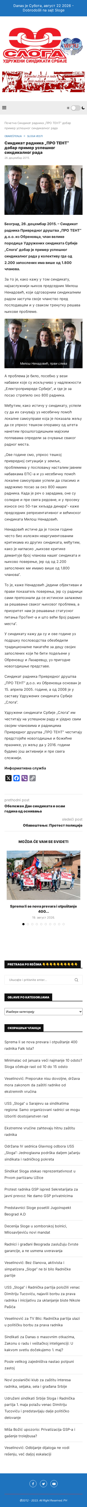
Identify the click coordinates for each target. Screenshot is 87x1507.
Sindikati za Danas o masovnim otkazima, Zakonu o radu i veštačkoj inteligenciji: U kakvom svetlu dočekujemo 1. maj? (39, 1343)
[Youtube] (54, 1483)
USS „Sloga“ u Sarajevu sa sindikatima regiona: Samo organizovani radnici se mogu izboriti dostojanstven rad (42, 1110)
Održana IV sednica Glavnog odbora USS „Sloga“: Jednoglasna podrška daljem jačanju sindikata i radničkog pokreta (42, 1152)
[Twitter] (43, 1483)
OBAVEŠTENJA (13, 136)
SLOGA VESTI (35, 136)
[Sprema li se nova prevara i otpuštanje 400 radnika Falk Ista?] (43, 875)
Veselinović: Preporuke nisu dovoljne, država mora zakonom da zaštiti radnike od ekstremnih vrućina (42, 1085)
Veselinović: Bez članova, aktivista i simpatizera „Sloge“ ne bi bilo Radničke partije (37, 1269)
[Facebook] (33, 1483)
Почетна (10, 123)
